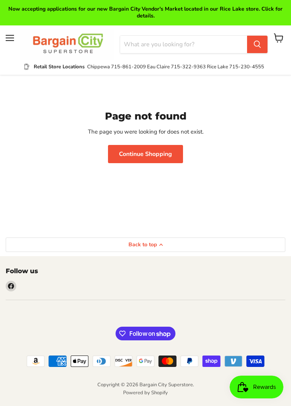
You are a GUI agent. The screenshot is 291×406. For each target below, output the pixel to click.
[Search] (257, 44)
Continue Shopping (145, 154)
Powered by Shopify (145, 392)
